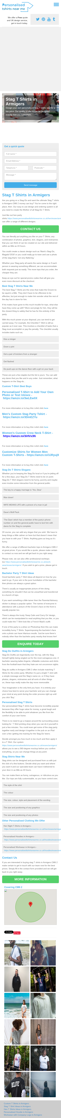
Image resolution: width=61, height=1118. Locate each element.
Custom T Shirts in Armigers (16, 1103)
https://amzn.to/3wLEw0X (20, 398)
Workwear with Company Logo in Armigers (23, 1115)
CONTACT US (30, 229)
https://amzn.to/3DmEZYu (20, 417)
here (46, 408)
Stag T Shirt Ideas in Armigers (17, 1106)
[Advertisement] (30, 59)
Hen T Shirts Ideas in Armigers (17, 1109)
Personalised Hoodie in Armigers (18, 1112)
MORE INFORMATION (30, 879)
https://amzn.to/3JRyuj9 (43, 455)
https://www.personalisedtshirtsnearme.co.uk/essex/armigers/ (29, 745)
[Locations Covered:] (3, 4)
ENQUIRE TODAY (30, 644)
